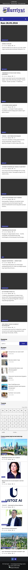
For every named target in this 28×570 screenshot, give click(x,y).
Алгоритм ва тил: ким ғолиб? (16, 351)
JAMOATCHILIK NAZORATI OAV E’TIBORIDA (12, 197)
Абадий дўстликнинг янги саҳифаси (11, 457)
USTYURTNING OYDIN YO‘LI (8, 291)
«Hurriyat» (6, 564)
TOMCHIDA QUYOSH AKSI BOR (9, 230)
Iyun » (15, 432)
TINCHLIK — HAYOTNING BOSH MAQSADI (11, 136)
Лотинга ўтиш (14, 3)
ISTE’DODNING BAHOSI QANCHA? (9, 105)
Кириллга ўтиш (6, 3)
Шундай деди (5, 524)
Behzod (9, 45)
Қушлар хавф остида (14, 360)
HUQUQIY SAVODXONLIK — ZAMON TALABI (12, 260)
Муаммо (3, 101)
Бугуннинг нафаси (6, 547)
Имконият (4, 501)
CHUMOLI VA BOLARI (6, 43)
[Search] (26, 19)
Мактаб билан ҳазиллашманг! (9, 528)
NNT (3, 257)
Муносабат (4, 453)
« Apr (3, 432)
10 (6, 420)
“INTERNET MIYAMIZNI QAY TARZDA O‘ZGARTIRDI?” (14, 166)
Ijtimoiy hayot (5, 40)
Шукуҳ (3, 477)
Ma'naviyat (4, 69)
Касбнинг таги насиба (14, 393)
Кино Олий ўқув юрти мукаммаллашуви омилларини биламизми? (16, 386)
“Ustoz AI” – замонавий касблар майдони (12, 505)
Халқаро (4, 132)
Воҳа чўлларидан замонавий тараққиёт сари (13, 551)
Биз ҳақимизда (21, 3)
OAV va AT (4, 163)
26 (14, 426)
